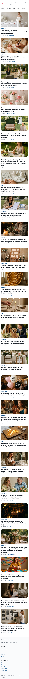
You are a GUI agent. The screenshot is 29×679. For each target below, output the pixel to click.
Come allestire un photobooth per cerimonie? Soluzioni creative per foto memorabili (13, 135)
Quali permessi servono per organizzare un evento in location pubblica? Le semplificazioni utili (14, 215)
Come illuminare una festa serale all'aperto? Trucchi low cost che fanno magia (13, 522)
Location (22, 8)
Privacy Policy (4, 668)
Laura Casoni (10, 372)
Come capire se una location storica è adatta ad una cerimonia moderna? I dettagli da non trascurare (13, 471)
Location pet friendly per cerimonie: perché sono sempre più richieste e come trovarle (12, 343)
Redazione (3, 664)
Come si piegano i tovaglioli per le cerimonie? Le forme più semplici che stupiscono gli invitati (13, 189)
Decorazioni (16, 8)
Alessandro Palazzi (11, 113)
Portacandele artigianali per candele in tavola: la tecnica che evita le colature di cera (14, 317)
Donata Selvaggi (10, 87)
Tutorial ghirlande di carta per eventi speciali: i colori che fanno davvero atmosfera (13, 576)
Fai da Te (3, 54)
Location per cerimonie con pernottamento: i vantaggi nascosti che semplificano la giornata (14, 83)
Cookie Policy (4, 670)
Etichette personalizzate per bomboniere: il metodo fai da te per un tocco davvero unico (13, 57)
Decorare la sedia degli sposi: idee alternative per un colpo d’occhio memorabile (12, 369)
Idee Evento (8, 8)
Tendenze (3, 28)
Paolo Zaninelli (10, 321)
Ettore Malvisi (10, 167)
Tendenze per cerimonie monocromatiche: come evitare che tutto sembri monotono (14, 31)
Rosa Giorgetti (10, 295)
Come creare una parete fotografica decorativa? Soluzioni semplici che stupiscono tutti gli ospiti (12, 628)
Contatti (3, 666)
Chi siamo (3, 662)
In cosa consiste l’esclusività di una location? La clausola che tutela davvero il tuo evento (14, 602)
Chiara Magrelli (10, 35)
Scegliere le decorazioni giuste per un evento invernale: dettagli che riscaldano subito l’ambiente (14, 241)
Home (2, 8)
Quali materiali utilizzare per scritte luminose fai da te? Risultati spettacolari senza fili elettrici (14, 445)
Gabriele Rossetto (11, 61)
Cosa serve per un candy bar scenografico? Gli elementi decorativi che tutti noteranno (13, 109)
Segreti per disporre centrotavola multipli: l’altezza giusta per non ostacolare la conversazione (12, 497)
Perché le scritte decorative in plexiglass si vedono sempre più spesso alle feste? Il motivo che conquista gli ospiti (14, 419)
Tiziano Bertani (10, 139)
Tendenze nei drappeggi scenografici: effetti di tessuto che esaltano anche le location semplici (13, 291)
